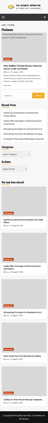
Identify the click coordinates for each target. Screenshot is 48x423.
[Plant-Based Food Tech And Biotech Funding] (24, 338)
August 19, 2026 (18, 225)
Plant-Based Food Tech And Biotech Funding (23, 134)
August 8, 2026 (18, 359)
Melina (8, 72)
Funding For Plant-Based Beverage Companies (24, 139)
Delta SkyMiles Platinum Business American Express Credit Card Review (23, 67)
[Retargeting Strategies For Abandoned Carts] (24, 294)
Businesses (9, 213)
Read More (7, 85)
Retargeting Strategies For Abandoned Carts (23, 129)
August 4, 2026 (18, 403)
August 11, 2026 (18, 315)
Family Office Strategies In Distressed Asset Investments (22, 122)
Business (8, 59)
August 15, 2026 (18, 272)
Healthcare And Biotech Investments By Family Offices (21, 114)
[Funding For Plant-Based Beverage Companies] (24, 381)
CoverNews (37, 415)
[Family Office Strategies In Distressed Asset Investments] (24, 248)
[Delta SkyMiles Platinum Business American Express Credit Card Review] (24, 47)
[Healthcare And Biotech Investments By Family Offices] (24, 201)
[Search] (44, 17)
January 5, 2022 (18, 72)
